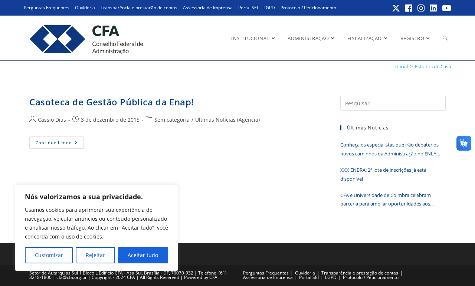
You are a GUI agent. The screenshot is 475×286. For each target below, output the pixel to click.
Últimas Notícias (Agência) (227, 119)
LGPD (269, 7)
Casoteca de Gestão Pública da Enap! (111, 102)
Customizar (49, 255)
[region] (96, 227)
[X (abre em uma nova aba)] (396, 8)
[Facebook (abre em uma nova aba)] (409, 8)
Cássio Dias (52, 119)
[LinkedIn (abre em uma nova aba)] (434, 8)
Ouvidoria (85, 7)
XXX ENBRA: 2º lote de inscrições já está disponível (383, 174)
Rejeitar (95, 255)
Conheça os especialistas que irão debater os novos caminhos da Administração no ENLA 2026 (389, 149)
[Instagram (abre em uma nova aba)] (421, 8)
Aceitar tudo (143, 255)
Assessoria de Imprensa (208, 7)
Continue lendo (60, 144)
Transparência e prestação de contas (139, 7)
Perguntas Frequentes (46, 7)
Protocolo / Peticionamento (308, 7)
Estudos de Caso (433, 66)
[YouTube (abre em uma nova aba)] (445, 8)
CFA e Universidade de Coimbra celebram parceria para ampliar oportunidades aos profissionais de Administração (385, 200)
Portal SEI (248, 7)
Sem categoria (172, 119)
